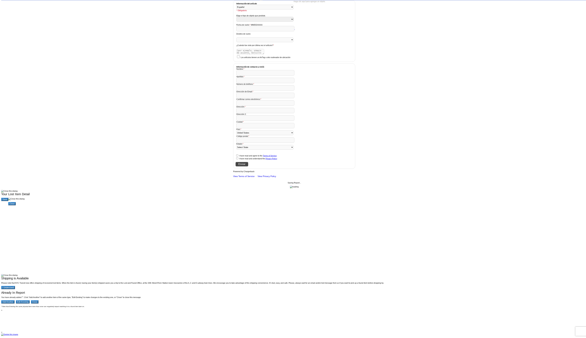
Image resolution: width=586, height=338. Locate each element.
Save (4, 199)
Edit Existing (22, 302)
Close (11, 204)
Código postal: (242, 136)
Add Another (7, 302)
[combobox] (293, 19)
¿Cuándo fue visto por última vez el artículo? (255, 45)
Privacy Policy (271, 159)
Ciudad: (240, 122)
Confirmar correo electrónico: (248, 99)
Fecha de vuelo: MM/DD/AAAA (249, 25)
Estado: (239, 144)
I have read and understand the (258, 159)
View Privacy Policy (267, 176)
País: (238, 129)
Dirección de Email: (244, 92)
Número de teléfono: (245, 84)
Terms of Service (270, 156)
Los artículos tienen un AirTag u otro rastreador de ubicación (265, 57)
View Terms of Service (244, 176)
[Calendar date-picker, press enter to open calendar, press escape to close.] (294, 29)
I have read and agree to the (258, 156)
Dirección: (241, 107)
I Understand (8, 287)
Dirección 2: (241, 114)
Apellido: (240, 77)
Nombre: (240, 69)
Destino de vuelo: (243, 34)
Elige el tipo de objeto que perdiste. (251, 16)
